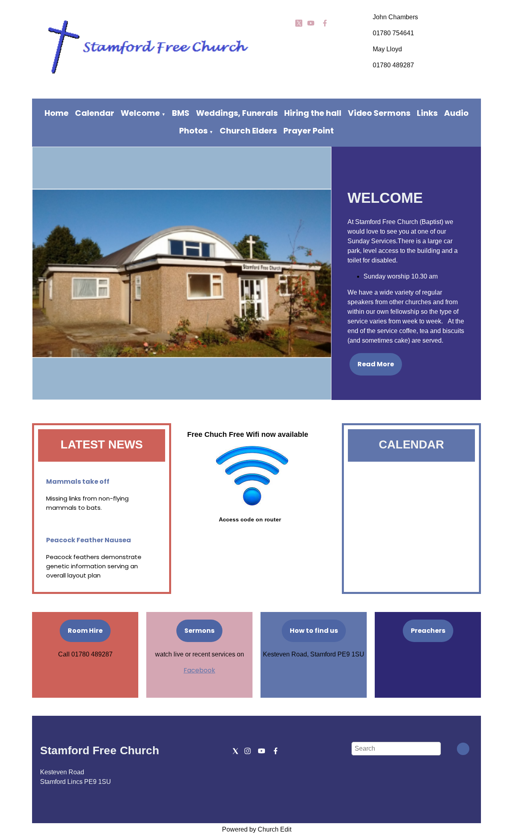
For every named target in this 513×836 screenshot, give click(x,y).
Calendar (94, 113)
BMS (181, 113)
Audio (456, 113)
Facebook (199, 670)
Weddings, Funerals (237, 113)
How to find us (314, 630)
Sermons (199, 630)
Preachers (428, 630)
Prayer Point (308, 130)
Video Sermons (379, 113)
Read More (375, 364)
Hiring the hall (312, 113)
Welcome (140, 113)
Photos (193, 130)
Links (427, 113)
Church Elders (248, 130)
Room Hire (85, 630)
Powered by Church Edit (256, 829)
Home (56, 113)
